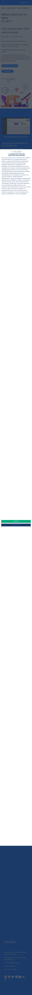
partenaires (14, 157)
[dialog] (16, 497)
